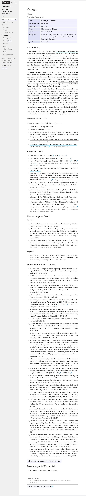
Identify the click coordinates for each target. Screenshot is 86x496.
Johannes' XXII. (50, 65)
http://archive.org (45, 180)
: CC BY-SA (7, 58)
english (9, 65)
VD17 (37, 170)
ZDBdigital (66, 373)
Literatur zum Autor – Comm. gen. (44, 461)
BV (31, 170)
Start (3, 16)
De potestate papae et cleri (68, 81)
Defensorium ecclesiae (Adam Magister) (43, 470)
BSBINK (49, 156)
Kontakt (4, 60)
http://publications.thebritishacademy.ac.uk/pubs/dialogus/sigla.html (53, 139)
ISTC (63, 156)
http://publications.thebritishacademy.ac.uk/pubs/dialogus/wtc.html (53, 207)
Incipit (5, 52)
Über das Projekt (7, 55)
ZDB (55, 304)
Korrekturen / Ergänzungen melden (39, 486)
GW (56, 156)
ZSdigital (64, 304)
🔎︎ (16, 19)
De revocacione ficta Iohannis (48, 98)
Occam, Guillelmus (48, 21)
